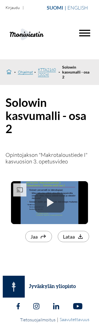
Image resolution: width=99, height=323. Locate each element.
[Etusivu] (9, 72)
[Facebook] (18, 307)
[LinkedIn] (56, 307)
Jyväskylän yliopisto (52, 286)
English (77, 8)
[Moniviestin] (40, 34)
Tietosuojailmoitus (38, 319)
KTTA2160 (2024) (47, 72)
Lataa (69, 237)
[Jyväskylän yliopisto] (14, 287)
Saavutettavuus (74, 319)
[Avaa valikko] (84, 33)
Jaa (34, 237)
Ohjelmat (25, 72)
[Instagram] (36, 307)
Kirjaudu (13, 7)
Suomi (55, 8)
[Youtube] (77, 307)
